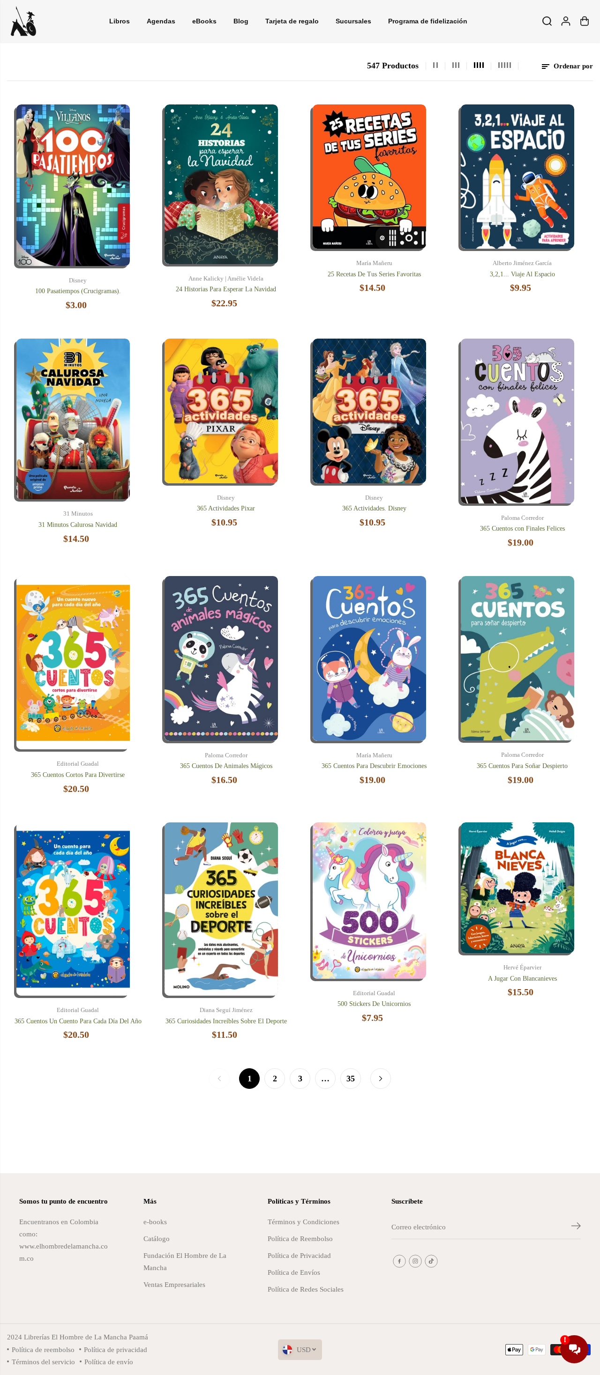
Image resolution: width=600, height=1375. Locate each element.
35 (350, 1078)
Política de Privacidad (299, 1255)
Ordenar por (572, 66)
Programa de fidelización (427, 21)
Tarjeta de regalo (292, 21)
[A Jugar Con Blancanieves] (517, 888)
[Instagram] (415, 1261)
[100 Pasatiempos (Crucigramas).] (73, 185)
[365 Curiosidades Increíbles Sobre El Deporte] (221, 909)
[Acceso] (565, 21)
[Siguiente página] (380, 1078)
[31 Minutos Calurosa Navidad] (73, 419)
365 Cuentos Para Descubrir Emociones (374, 765)
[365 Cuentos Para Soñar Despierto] (517, 658)
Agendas (161, 21)
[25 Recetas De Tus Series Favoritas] (369, 176)
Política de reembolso (43, 1349)
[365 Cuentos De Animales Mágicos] (221, 658)
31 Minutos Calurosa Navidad (77, 524)
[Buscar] (547, 21)
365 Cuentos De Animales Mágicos (226, 765)
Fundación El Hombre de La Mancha (184, 1261)
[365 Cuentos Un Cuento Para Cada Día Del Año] (73, 909)
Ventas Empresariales (174, 1284)
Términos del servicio (43, 1362)
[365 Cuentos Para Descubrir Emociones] (369, 658)
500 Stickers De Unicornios (374, 1003)
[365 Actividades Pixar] (221, 411)
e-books (155, 1222)
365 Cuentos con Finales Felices (522, 528)
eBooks (204, 21)
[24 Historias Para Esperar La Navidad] (221, 184)
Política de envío (108, 1362)
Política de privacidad (115, 1349)
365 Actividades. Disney (374, 508)
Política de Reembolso (300, 1238)
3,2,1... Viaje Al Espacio (522, 274)
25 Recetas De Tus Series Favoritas (374, 274)
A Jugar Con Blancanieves (522, 978)
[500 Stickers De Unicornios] (369, 900)
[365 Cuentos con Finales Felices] (517, 421)
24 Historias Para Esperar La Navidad (226, 289)
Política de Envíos (294, 1272)
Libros (119, 21)
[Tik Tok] (431, 1261)
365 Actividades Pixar (226, 508)
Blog (240, 21)
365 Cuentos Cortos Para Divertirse (78, 774)
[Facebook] (399, 1261)
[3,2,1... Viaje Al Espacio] (517, 176)
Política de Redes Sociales (306, 1289)
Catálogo (156, 1238)
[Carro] (584, 21)
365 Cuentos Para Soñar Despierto (522, 765)
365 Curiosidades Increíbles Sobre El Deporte (226, 1021)
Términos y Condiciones (303, 1222)
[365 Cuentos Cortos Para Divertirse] (73, 663)
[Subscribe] (576, 1227)
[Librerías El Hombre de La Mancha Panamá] (23, 21)
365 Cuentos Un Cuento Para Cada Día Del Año (78, 1021)
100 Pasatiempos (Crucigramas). (78, 291)
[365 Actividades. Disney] (369, 411)
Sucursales (353, 21)
